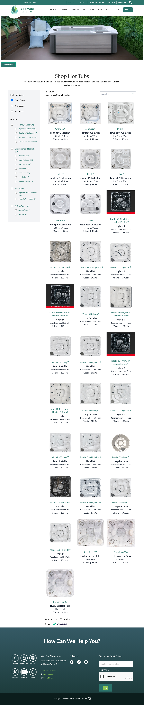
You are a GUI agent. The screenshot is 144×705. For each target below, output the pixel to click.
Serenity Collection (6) (27, 199)
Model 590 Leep (90, 314)
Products (116, 10)
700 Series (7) (23, 168)
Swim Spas (64, 10)
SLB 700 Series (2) (25, 164)
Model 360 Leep (60, 457)
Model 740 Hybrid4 (60, 502)
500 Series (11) (24, 173)
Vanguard (90, 128)
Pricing (111, 2)
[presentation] (116, 676)
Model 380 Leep (90, 410)
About (71, 2)
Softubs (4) (22, 214)
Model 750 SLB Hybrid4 (90, 267)
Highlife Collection (60, 132)
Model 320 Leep (120, 457)
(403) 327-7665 (30, 2)
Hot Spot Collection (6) (27, 137)
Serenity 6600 (60, 601)
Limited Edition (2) (25, 181)
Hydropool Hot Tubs (90, 556)
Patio (84, 10)
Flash (90, 174)
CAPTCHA (104, 670)
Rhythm (60, 220)
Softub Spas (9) (24, 210)
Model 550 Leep (120, 502)
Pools (93, 10)
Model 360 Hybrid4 (90, 457)
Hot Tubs (53, 10)
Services (122, 2)
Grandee (60, 128)
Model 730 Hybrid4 (90, 502)
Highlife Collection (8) (27, 129)
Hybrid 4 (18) (23, 156)
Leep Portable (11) (25, 160)
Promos (128, 10)
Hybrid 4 (120, 226)
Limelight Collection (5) (28, 133)
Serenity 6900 (90, 552)
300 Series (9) (23, 177)
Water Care (103, 10)
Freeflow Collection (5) (27, 141)
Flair (121, 174)
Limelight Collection (120, 132)
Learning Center (96, 2)
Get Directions (49, 674)
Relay (90, 220)
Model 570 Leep (60, 362)
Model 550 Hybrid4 (60, 549)
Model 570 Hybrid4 (90, 362)
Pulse (60, 174)
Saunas (75, 10)
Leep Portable (90, 318)
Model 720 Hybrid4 (120, 267)
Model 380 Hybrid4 (120, 410)
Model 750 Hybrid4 (60, 267)
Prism (120, 128)
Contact (82, 2)
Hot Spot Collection (60, 224)
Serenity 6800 (121, 552)
